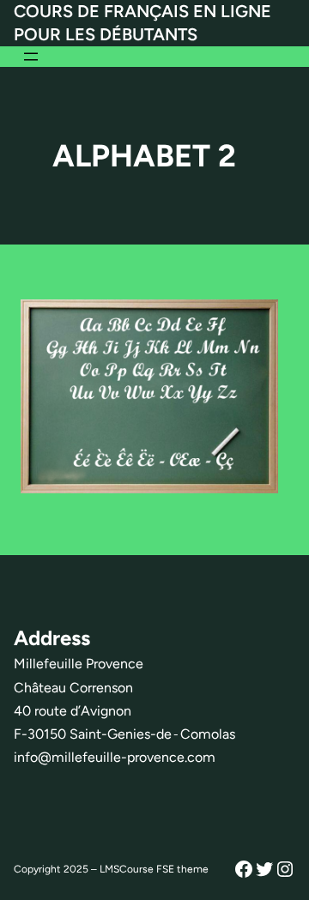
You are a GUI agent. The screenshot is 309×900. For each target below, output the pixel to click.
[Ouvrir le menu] (31, 56)
